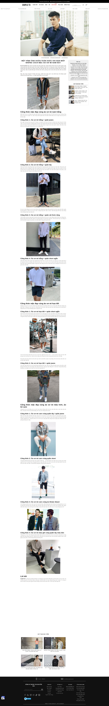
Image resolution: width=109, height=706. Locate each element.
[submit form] (42, 689)
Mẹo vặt (87, 8)
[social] (25, 695)
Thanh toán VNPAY (80, 699)
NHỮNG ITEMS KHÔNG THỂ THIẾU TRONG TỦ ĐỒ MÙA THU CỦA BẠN (54, 651)
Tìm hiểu (68, 1)
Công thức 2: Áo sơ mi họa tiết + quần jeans (79, 71)
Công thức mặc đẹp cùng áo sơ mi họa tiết (78, 69)
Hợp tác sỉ (60, 691)
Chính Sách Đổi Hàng (80, 692)
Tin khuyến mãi (22, 8)
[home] (26, 4)
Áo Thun (49, 691)
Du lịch (50, 8)
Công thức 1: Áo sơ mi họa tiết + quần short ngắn (79, 70)
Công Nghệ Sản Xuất (60, 688)
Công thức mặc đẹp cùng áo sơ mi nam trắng (78, 63)
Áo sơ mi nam (23, 65)
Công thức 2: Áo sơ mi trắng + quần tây (79, 65)
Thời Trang (37, 8)
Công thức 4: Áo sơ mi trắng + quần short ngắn (79, 68)
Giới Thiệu (60, 686)
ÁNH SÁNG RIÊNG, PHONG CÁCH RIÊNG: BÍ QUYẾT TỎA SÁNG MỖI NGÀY (31, 651)
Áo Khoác (49, 689)
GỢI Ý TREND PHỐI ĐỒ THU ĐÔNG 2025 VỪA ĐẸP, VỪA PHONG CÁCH (54, 668)
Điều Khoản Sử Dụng (80, 686)
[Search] (0, 0)
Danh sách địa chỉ (70, 689)
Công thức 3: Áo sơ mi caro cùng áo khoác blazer (79, 78)
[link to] (27, 698)
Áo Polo (49, 693)
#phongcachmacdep (55, 57)
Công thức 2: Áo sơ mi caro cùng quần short (79, 77)
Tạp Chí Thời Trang (49, 694)
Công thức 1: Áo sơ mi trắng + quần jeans (79, 64)
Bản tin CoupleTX (5, 8)
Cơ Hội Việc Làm (59, 693)
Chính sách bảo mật (81, 688)
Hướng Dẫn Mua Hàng (80, 696)
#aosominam (65, 57)
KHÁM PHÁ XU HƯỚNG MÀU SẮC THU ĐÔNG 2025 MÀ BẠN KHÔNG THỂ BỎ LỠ (32, 668)
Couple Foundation (103, 8)
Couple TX (22, 578)
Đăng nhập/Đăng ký (70, 686)
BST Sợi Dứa (49, 686)
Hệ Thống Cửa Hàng (60, 689)
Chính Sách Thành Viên (80, 690)
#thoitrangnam (45, 57)
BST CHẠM (49, 688)
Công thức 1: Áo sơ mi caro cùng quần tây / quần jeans (79, 76)
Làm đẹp (62, 8)
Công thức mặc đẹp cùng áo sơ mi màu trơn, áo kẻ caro (78, 73)
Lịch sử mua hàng (70, 688)
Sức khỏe (75, 8)
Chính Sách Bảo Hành (80, 694)
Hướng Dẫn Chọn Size (80, 700)
